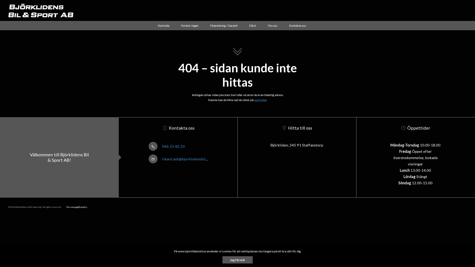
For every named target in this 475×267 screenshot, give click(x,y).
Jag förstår (237, 260)
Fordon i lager (190, 25)
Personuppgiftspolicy (76, 207)
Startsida (163, 25)
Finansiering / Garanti (224, 25)
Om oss (272, 25)
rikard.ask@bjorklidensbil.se (185, 159)
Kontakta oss (297, 25)
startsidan (260, 100)
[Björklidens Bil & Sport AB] (40, 10)
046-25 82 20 (173, 146)
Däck (252, 25)
